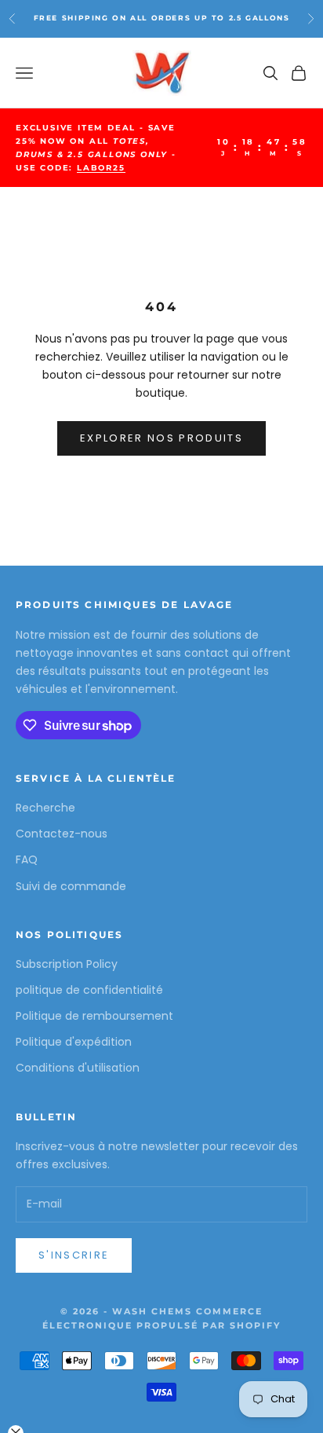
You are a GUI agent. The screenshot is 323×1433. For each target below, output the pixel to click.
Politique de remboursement (94, 1016)
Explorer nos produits (161, 438)
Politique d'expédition (74, 1042)
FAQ (27, 859)
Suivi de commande (71, 886)
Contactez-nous (61, 833)
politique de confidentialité (89, 990)
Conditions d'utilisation (78, 1068)
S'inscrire (73, 1255)
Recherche (45, 807)
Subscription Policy (67, 964)
